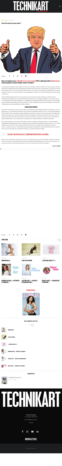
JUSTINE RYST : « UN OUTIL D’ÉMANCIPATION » (29, 281)
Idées (3, 20)
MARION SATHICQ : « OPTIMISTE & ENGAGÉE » (11, 281)
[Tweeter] (13, 76)
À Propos (31, 422)
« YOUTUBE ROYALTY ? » (49, 260)
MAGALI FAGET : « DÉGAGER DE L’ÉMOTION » (51, 281)
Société (5, 20)
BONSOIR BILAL (6, 260)
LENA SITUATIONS (27, 260)
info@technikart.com (32, 419)
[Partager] (9, 76)
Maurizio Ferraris (55, 81)
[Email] (21, 76)
